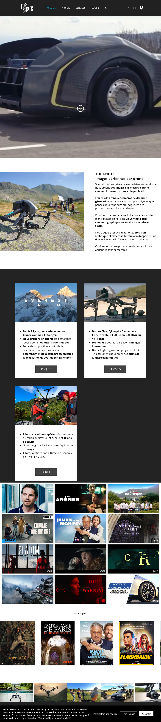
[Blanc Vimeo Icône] (141, 8)
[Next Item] (155, 643)
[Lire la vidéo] (28, 498)
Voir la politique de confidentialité (54, 718)
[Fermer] (157, 713)
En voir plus (80, 613)
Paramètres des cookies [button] (105, 713)
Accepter (146, 713)
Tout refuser (129, 713)
